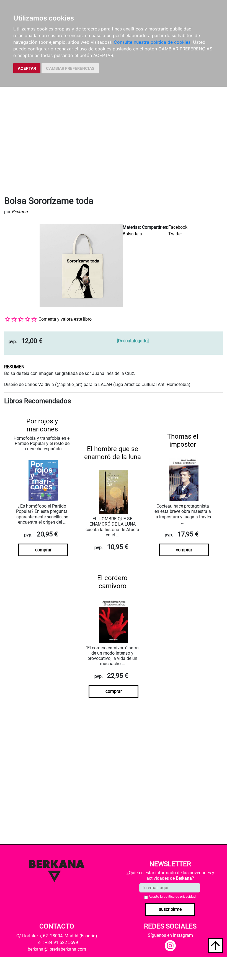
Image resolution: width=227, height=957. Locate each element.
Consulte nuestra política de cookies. (153, 42)
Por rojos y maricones (42, 425)
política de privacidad (180, 897)
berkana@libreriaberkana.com (57, 949)
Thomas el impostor (182, 440)
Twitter (175, 233)
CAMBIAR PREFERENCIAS (70, 68)
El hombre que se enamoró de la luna (112, 453)
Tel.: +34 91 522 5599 (57, 942)
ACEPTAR (27, 68)
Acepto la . (173, 897)
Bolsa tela (132, 233)
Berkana (20, 211)
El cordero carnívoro (112, 582)
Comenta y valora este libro (65, 319)
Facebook (177, 227)
